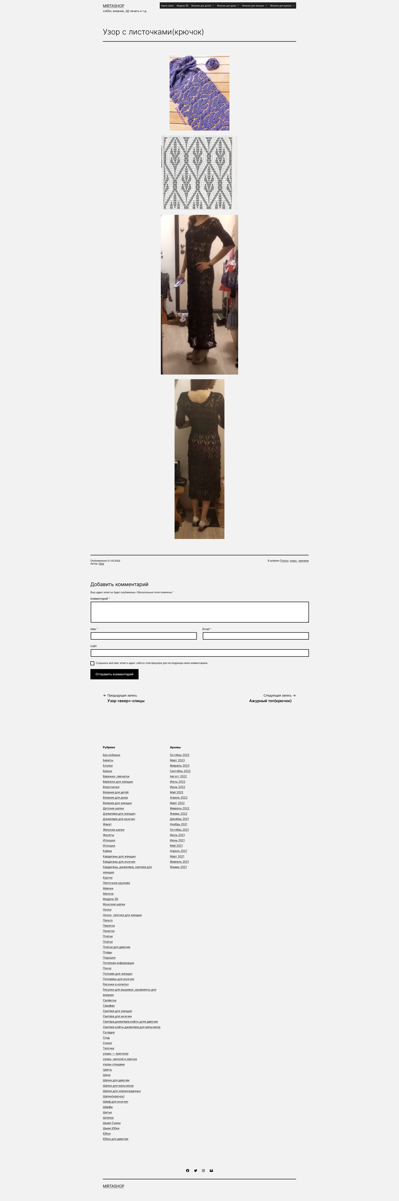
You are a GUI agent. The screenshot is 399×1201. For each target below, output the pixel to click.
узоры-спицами (114, 1064)
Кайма (107, 851)
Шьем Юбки (111, 1128)
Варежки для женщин (118, 781)
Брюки (107, 771)
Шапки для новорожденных (122, 1091)
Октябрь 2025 (179, 755)
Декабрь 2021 (179, 819)
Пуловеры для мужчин (118, 979)
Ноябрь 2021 (178, 824)
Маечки (108, 888)
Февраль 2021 (179, 861)
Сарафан (109, 1005)
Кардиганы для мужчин (119, 861)
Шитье (107, 1112)
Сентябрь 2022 (180, 771)
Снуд (106, 1037)
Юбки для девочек (115, 1138)
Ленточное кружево (116, 882)
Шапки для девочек (116, 1080)
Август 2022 (178, 776)
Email (206, 629)
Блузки (108, 765)
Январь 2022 (178, 813)
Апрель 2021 (178, 851)
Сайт (93, 646)
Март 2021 (177, 856)
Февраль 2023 (179, 765)
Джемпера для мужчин (119, 819)
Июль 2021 (177, 835)
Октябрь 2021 (179, 829)
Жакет (107, 824)
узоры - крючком (299, 560)
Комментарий (100, 598)
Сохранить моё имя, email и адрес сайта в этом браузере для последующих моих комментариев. (152, 662)
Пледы (107, 952)
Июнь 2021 (177, 840)
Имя (94, 629)
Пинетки (109, 931)
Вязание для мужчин (280, 5)
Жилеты (108, 835)
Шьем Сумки (112, 1123)
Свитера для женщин (117, 1011)
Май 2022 (176, 792)
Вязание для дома (226, 5)
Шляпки (108, 1117)
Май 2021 (176, 845)
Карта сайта (167, 5)
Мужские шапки (114, 904)
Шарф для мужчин (115, 1101)
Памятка (109, 925)
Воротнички (111, 787)
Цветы (107, 1069)
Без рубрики (111, 755)
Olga (101, 563)
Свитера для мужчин (117, 1016)
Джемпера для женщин (119, 813)
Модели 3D (182, 5)
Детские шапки (113, 808)
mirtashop (113, 6)
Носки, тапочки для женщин (122, 915)
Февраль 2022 (179, 808)
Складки (109, 1032)
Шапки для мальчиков (118, 1085)
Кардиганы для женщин (119, 856)
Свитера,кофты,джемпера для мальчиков (131, 1027)
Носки (107, 909)
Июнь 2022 (177, 787)
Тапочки (108, 1048)
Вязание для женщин (253, 5)
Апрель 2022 (178, 797)
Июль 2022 (177, 781)
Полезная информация (118, 963)
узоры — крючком (115, 1053)
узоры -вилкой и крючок (120, 1059)
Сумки (107, 1043)
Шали (107, 1075)
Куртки (108, 877)
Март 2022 (177, 803)
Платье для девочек (116, 947)
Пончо (107, 968)
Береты (108, 760)
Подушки (109, 957)
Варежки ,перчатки (116, 776)
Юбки (107, 1133)
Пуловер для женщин (117, 973)
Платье (284, 560)
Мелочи (108, 893)
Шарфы (108, 1106)
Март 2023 (177, 760)
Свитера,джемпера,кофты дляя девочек (130, 1021)
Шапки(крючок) (114, 1096)
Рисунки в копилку (116, 984)
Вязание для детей (201, 5)
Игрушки (109, 840)
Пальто (108, 920)
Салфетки (109, 1000)
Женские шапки (113, 829)
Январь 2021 (178, 867)
